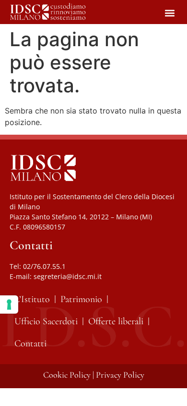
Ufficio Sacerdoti (46, 321)
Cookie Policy (67, 374)
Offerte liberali (115, 321)
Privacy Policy (120, 374)
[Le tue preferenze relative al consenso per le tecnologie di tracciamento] (9, 304)
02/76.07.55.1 (44, 266)
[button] (169, 13)
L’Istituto (32, 299)
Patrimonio (81, 299)
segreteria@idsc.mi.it (68, 276)
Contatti (30, 343)
